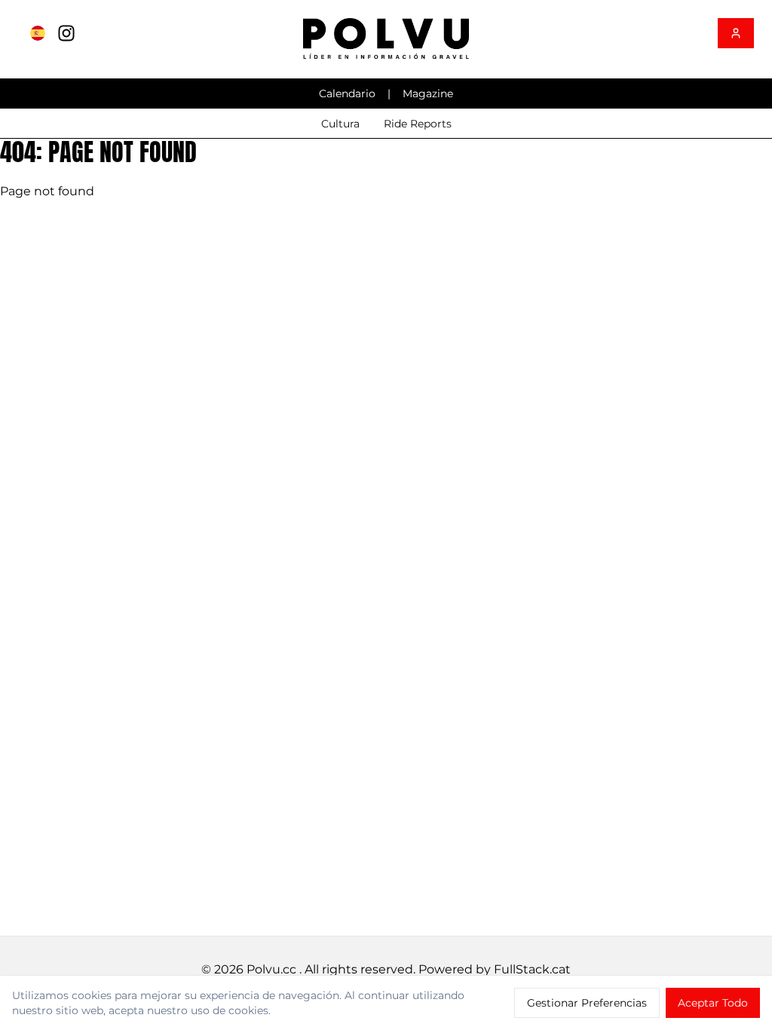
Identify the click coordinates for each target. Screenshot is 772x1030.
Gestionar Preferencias (587, 1003)
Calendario (347, 93)
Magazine (428, 93)
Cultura (340, 123)
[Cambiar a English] (37, 33)
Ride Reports (418, 123)
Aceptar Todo (713, 1003)
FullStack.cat (532, 969)
